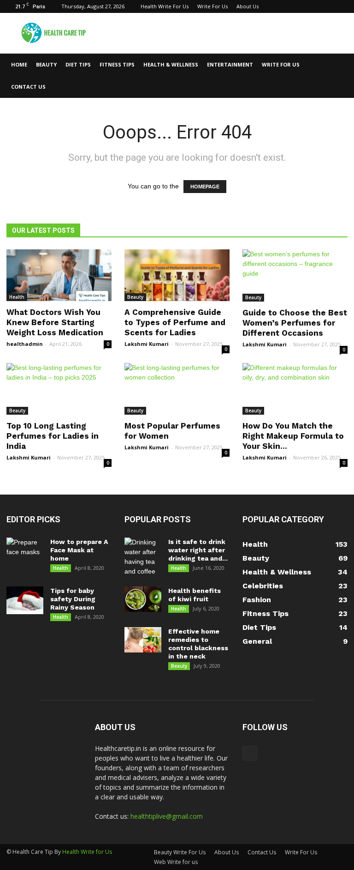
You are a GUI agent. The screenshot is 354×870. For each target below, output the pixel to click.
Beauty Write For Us (180, 852)
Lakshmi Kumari (146, 343)
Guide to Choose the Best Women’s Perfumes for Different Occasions (294, 323)
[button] (336, 76)
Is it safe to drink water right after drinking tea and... (198, 550)
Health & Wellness (170, 64)
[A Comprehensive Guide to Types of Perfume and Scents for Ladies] (177, 275)
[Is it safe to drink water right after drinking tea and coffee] (142, 557)
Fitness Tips (117, 64)
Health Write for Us (87, 852)
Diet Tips (78, 64)
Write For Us (212, 6)
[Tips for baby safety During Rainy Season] (24, 600)
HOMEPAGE (204, 186)
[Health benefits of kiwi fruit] (142, 599)
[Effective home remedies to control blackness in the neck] (142, 639)
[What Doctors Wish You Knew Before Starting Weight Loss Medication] (59, 275)
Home (19, 64)
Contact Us (28, 86)
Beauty (46, 64)
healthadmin (24, 343)
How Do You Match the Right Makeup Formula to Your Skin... (293, 436)
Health (16, 297)
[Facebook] (341, 6)
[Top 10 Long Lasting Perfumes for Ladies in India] (59, 389)
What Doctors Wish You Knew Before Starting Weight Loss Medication (54, 322)
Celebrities (262, 585)
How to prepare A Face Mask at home (79, 550)
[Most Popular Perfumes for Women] (177, 389)
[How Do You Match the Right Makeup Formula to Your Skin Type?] (295, 389)
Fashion (256, 599)
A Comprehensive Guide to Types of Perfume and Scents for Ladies (174, 322)
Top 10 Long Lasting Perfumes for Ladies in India (52, 436)
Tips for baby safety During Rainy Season (72, 599)
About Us (247, 6)
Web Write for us (176, 862)
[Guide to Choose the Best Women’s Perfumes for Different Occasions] (295, 275)
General (257, 641)
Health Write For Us (165, 6)
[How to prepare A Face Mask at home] (24, 551)
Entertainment (230, 64)
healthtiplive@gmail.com (166, 816)
